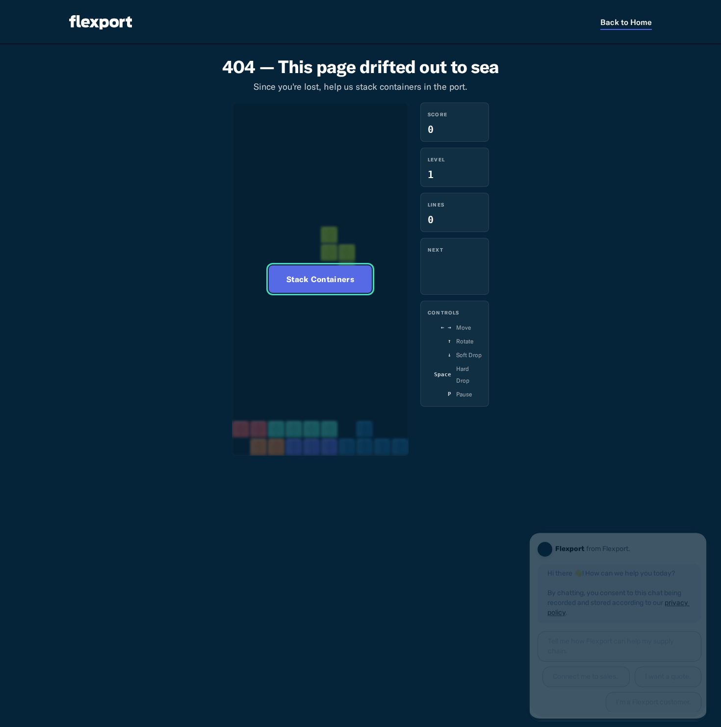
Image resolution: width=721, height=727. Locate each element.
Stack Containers (320, 279)
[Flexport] (100, 22)
